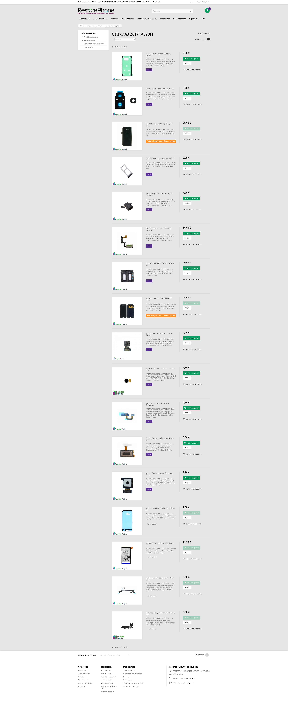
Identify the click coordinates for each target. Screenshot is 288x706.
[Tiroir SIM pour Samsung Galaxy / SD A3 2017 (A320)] (127, 171)
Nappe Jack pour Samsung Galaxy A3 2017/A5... (159, 194)
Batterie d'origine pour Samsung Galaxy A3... (160, 544)
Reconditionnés (128, 19)
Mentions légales (89, 40)
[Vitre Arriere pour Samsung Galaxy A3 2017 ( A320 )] (127, 136)
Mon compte (129, 667)
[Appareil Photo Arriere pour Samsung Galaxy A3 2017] (127, 486)
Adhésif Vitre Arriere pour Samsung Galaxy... (158, 55)
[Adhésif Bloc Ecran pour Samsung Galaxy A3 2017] (127, 521)
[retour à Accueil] (80, 25)
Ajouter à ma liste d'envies (193, 70)
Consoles (114, 19)
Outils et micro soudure (146, 19)
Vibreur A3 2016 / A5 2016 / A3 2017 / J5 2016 (160, 369)
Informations (88, 33)
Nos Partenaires (179, 19)
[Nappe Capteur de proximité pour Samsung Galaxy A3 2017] (127, 416)
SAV (203, 19)
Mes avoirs (126, 677)
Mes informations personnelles (133, 683)
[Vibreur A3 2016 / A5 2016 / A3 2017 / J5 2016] (127, 381)
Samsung (101, 26)
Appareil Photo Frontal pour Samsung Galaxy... (159, 334)
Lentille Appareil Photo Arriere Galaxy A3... (160, 89)
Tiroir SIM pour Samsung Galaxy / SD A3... (160, 159)
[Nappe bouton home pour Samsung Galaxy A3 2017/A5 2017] (127, 241)
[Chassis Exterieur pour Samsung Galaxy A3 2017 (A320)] (127, 276)
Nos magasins (88, 47)
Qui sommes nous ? (107, 692)
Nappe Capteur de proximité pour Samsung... (157, 404)
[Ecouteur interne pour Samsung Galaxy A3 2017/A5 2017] (127, 451)
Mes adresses (127, 680)
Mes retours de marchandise (132, 674)
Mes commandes (129, 670)
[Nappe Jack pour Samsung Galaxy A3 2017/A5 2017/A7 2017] (127, 206)
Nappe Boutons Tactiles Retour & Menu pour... (159, 579)
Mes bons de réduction (130, 686)
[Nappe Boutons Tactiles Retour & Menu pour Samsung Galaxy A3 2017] (127, 590)
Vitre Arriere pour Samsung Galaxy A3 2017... (159, 124)
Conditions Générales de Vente (94, 44)
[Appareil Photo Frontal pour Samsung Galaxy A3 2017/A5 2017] (127, 346)
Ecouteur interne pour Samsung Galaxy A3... (159, 439)
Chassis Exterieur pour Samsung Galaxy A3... (160, 264)
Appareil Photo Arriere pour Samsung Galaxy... (159, 474)
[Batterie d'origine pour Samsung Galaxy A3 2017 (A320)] (127, 556)
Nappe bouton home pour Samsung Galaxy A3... (158, 229)
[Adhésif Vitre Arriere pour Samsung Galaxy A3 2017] (127, 66)
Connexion (205, 2)
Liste (208, 40)
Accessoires (165, 19)
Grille (204, 40)
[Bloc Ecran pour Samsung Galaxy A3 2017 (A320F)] (127, 311)
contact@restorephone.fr (186, 683)
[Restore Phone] (96, 11)
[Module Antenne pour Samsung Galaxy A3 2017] (127, 625)
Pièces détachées (100, 19)
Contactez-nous (195, 2)
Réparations (84, 19)
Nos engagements (107, 683)
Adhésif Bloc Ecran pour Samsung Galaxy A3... (160, 509)
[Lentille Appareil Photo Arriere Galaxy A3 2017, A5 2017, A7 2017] (127, 101)
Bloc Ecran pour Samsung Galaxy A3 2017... (159, 299)
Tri (113, 39)
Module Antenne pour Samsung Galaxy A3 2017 (161, 614)
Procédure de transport (91, 37)
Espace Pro (193, 19)
